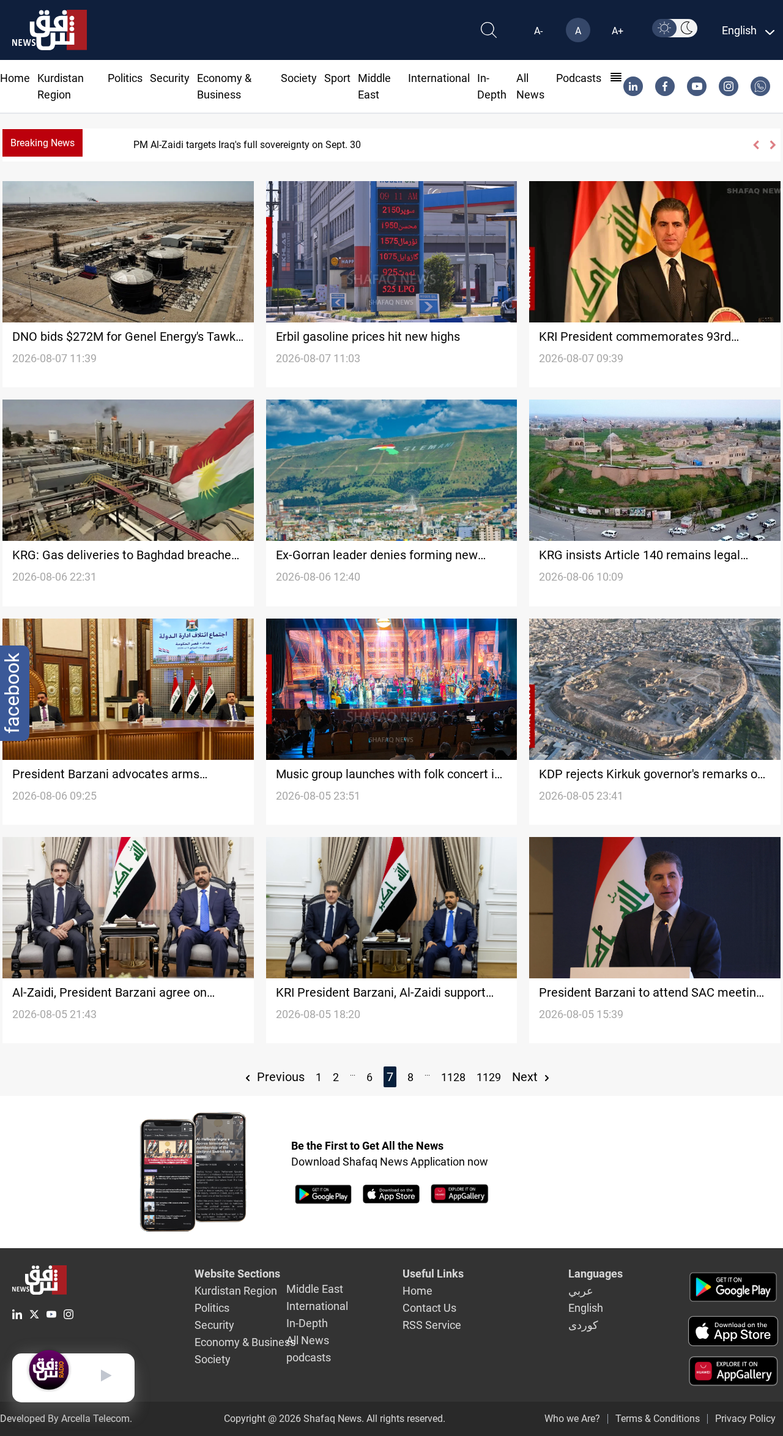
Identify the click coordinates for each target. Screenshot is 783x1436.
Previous (279, 1077)
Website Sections (237, 1273)
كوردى (583, 1325)
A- (538, 31)
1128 (453, 1077)
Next (526, 1077)
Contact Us (429, 1307)
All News (307, 1340)
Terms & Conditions (657, 1418)
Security (170, 78)
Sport (337, 78)
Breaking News (42, 143)
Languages (595, 1273)
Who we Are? (572, 1418)
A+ (617, 31)
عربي (580, 1290)
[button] (755, 145)
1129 (489, 1077)
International (439, 78)
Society (299, 78)
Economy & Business (245, 1342)
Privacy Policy (745, 1418)
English (585, 1307)
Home (15, 78)
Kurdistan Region (236, 1290)
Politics (125, 78)
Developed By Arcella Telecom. (66, 1418)
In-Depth (307, 1323)
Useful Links (433, 1273)
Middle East (314, 1288)
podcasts (578, 78)
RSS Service (432, 1325)
